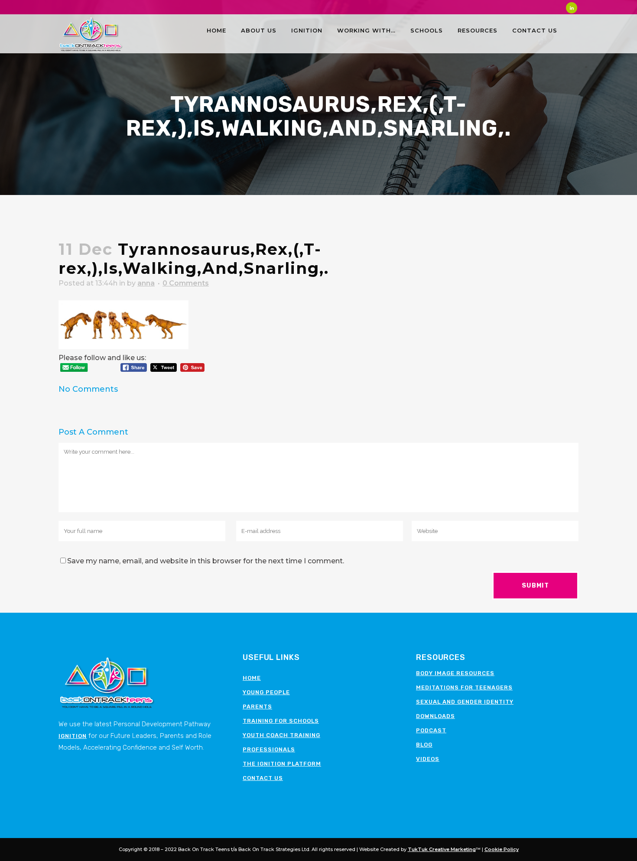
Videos (427, 759)
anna (146, 283)
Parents (257, 706)
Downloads (435, 716)
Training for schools (281, 721)
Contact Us (263, 778)
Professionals (269, 749)
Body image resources (455, 673)
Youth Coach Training (281, 735)
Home (252, 678)
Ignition (72, 736)
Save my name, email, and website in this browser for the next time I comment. (205, 561)
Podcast (431, 730)
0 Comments (185, 283)
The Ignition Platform (282, 763)
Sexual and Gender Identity (465, 702)
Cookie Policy (501, 849)
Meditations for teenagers (464, 687)
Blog (424, 744)
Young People (266, 692)
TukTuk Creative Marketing (442, 849)
